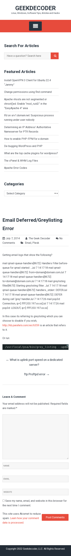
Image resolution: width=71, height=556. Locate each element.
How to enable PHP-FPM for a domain (26, 138)
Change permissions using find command (28, 91)
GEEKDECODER (35, 8)
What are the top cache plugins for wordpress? (31, 153)
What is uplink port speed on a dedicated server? (34, 362)
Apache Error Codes (15, 167)
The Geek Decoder (39, 238)
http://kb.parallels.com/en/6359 (20, 325)
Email (28, 242)
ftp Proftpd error (37, 374)
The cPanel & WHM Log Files (21, 160)
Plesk (35, 242)
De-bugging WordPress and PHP (23, 146)
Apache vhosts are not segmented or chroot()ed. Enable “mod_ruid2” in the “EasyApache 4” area (25, 104)
